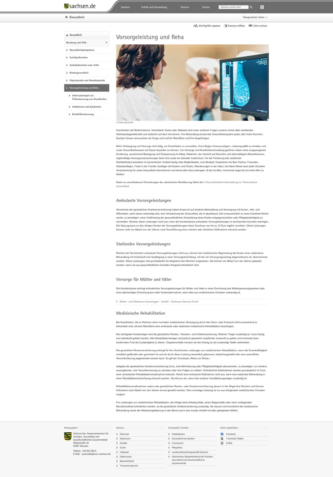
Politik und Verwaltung (154, 7)
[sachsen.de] (88, 7)
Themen (184, 7)
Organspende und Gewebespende (87, 80)
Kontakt (123, 443)
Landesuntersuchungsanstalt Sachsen (190, 452)
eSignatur (124, 452)
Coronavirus (177, 443)
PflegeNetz (177, 447)
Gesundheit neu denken (183, 438)
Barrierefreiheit (127, 461)
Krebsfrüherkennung (83, 114)
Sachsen (125, 7)
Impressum (125, 438)
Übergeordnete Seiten (253, 17)
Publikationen (178, 434)
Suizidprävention (79, 57)
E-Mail (229, 443)
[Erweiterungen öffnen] (262, 7)
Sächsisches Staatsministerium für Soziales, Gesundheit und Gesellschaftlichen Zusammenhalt (90, 436)
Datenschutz (126, 456)
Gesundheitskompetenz (82, 50)
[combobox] (234, 7)
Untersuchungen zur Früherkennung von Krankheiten (89, 97)
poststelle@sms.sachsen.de (96, 454)
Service (206, 7)
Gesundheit (76, 17)
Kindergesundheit (79, 72)
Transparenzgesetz (129, 466)
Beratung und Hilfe (76, 42)
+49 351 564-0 (89, 451)
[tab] (88, 428)
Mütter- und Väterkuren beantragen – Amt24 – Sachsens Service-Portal (159, 301)
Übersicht (124, 434)
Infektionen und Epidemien (86, 106)
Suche (123, 447)
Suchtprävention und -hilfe (84, 65)
